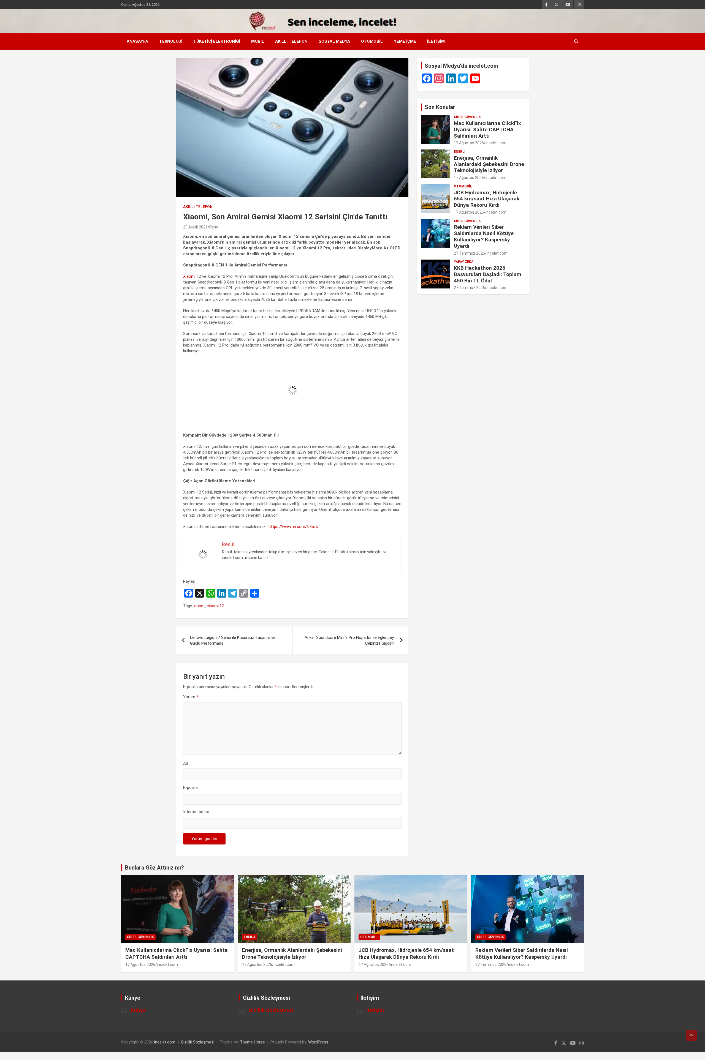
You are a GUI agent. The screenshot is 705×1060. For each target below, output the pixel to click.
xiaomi (199, 606)
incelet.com (496, 143)
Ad (185, 763)
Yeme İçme (405, 41)
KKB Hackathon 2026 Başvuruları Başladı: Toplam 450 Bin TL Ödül (487, 274)
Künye (138, 1010)
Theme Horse (252, 1042)
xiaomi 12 (215, 606)
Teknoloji (170, 41)
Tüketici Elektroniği (216, 41)
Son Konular (440, 107)
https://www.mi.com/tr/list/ (294, 526)
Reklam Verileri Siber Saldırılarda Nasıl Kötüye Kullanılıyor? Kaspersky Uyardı (484, 236)
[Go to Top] (691, 1035)
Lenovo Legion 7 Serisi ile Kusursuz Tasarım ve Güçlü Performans (232, 640)
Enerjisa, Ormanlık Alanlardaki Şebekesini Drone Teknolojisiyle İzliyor (489, 164)
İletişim (436, 41)
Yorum (190, 696)
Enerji (459, 152)
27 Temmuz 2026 (469, 253)
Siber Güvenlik (467, 117)
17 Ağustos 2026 (469, 143)
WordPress (318, 1042)
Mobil (257, 41)
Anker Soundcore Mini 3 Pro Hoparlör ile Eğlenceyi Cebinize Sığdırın (350, 640)
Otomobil (372, 41)
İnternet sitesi (196, 811)
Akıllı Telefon (291, 41)
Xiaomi (189, 276)
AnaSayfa (137, 41)
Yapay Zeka (463, 262)
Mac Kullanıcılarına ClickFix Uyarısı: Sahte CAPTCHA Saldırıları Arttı (487, 129)
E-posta (190, 787)
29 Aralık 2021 (195, 227)
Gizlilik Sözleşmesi (271, 1010)
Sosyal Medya (334, 41)
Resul (214, 227)
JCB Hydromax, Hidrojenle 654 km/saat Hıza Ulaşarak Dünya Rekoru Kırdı (486, 198)
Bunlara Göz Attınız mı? (154, 867)
